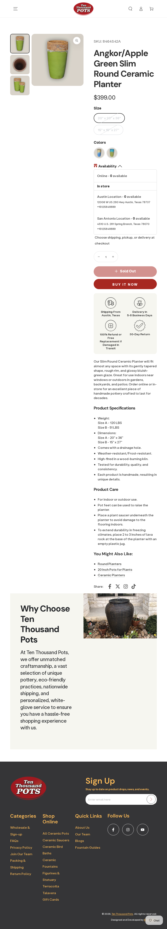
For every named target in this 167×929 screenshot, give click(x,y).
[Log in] (141, 8)
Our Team (82, 834)
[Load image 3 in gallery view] (20, 85)
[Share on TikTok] (133, 586)
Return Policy (20, 873)
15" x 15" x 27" (108, 130)
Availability (107, 166)
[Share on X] (117, 586)
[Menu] (15, 8)
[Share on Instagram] (125, 586)
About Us (82, 827)
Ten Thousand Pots (122, 913)
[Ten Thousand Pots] (28, 798)
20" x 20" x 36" (109, 118)
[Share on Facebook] (109, 586)
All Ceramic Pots (56, 833)
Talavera (49, 893)
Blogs (79, 840)
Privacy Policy (21, 847)
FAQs (14, 840)
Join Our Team (21, 854)
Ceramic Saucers (56, 840)
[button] (130, 8)
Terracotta (51, 886)
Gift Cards (51, 899)
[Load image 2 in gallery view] (20, 64)
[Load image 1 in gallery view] (20, 43)
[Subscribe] (151, 799)
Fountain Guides (87, 847)
